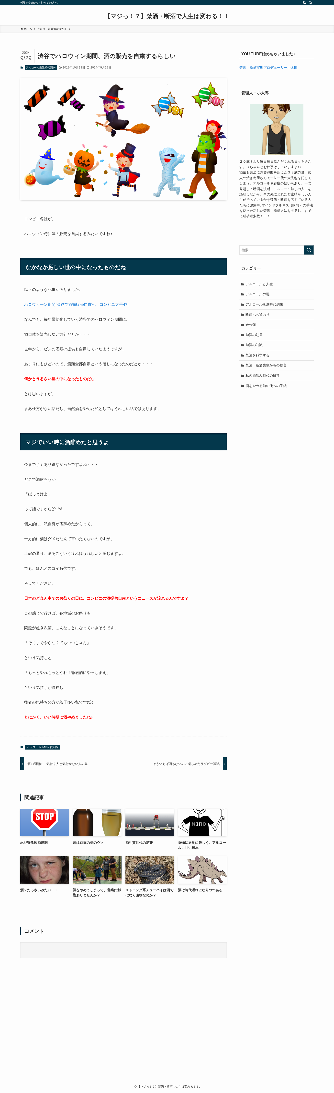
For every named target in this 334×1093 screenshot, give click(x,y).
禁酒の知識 (254, 345)
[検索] (310, 2)
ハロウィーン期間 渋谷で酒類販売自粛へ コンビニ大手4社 (76, 304)
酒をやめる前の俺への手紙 (266, 386)
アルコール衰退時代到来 (41, 67)
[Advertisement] (167, 1028)
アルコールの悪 (257, 294)
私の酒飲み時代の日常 (262, 375)
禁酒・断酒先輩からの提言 (266, 365)
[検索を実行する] (309, 250)
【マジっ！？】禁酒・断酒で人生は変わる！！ (167, 16)
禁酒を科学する (257, 355)
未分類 (250, 325)
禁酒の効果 (254, 335)
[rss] (304, 2)
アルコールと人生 (259, 284)
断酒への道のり (257, 315)
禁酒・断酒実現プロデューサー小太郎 (268, 67)
